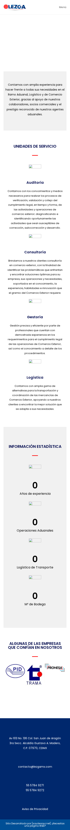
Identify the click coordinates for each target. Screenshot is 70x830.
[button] (9, 676)
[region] (35, 43)
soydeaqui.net (41, 823)
